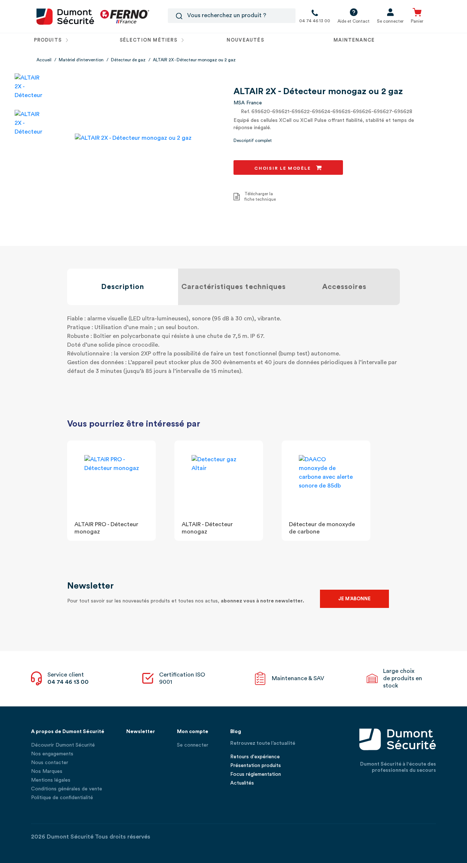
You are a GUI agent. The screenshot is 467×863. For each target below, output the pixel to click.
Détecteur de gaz (128, 60)
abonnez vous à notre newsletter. (262, 601)
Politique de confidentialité (62, 797)
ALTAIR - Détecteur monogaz (207, 528)
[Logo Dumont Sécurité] (65, 16)
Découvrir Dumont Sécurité (63, 745)
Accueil (43, 60)
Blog (235, 731)
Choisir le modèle (283, 168)
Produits (48, 40)
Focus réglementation (255, 774)
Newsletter (140, 731)
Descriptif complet (253, 140)
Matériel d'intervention (81, 60)
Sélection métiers (149, 40)
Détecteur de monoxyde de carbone (322, 528)
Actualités (242, 783)
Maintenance (354, 40)
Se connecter (192, 745)
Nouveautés (245, 40)
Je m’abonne (354, 598)
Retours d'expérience (255, 756)
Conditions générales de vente (66, 788)
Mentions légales (50, 780)
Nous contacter (49, 762)
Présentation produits (255, 765)
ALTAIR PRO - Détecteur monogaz (106, 528)
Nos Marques (46, 771)
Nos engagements (52, 753)
